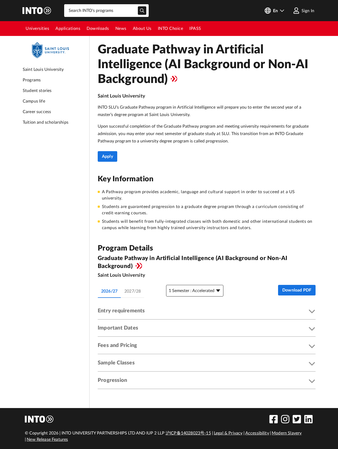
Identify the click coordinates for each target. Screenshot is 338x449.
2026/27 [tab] (109, 291)
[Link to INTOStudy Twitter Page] (297, 419)
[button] (207, 312)
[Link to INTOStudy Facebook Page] (273, 419)
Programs (32, 80)
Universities (37, 28)
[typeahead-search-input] (142, 10)
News (120, 28)
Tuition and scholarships (45, 122)
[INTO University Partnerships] (39, 419)
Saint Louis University (43, 69)
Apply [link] (107, 156)
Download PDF (296, 290)
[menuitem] (37, 28)
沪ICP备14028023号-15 (188, 433)
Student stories (37, 91)
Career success (37, 112)
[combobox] (106, 10)
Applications (67, 28)
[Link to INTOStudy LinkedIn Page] (308, 419)
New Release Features (47, 439)
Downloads (98, 28)
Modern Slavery (287, 433)
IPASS (195, 28)
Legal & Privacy (228, 433)
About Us (142, 28)
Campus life (34, 101)
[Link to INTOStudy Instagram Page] (285, 419)
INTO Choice (170, 28)
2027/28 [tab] (132, 291)
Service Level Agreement (174, 79)
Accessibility (257, 433)
